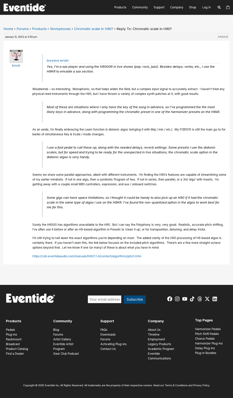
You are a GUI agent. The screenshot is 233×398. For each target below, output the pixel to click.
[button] (219, 8)
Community (140, 7)
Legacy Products (159, 344)
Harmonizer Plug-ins (209, 343)
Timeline (153, 334)
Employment (156, 339)
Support (159, 7)
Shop (192, 7)
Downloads (108, 334)
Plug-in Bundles (205, 353)
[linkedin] (215, 298)
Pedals (10, 329)
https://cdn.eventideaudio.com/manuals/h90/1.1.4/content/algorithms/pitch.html (86, 256)
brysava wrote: (58, 60)
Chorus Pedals (205, 338)
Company (176, 7)
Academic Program (161, 349)
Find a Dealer (15, 353)
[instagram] (178, 298)
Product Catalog (17, 349)
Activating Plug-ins (113, 344)
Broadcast (13, 344)
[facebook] (170, 298)
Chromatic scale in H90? (93, 29)
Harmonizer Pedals (208, 329)
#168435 (223, 36)
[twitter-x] (208, 298)
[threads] (200, 298)
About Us (154, 329)
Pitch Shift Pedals (207, 334)
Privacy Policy (201, 385)
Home (8, 29)
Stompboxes (60, 29)
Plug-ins (11, 334)
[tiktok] (193, 298)
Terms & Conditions (176, 385)
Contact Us (108, 349)
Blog (56, 329)
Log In (206, 7)
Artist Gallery (62, 339)
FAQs (103, 329)
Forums (23, 29)
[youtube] (185, 298)
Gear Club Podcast (66, 353)
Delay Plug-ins (205, 348)
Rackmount (13, 339)
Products (120, 7)
